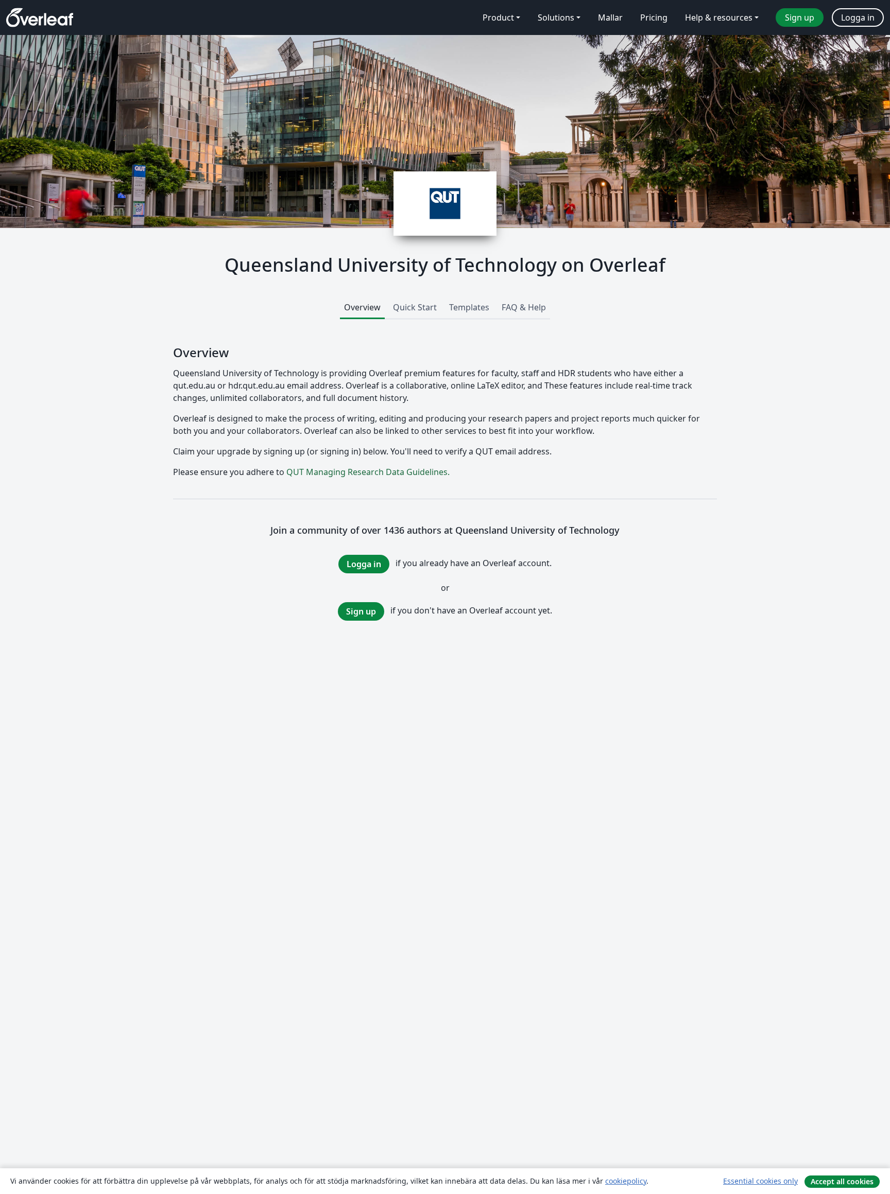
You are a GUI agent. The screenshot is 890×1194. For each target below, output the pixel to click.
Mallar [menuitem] (610, 17)
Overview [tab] (362, 307)
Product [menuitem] (498, 17)
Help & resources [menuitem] (718, 17)
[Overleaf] (39, 17)
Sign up (361, 611)
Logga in (364, 564)
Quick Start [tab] (415, 307)
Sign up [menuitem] (799, 17)
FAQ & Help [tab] (524, 307)
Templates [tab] (469, 307)
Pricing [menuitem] (654, 17)
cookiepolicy (625, 1181)
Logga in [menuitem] (858, 17)
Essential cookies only (760, 1181)
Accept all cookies (842, 1181)
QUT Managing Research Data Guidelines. (368, 472)
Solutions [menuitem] (556, 17)
